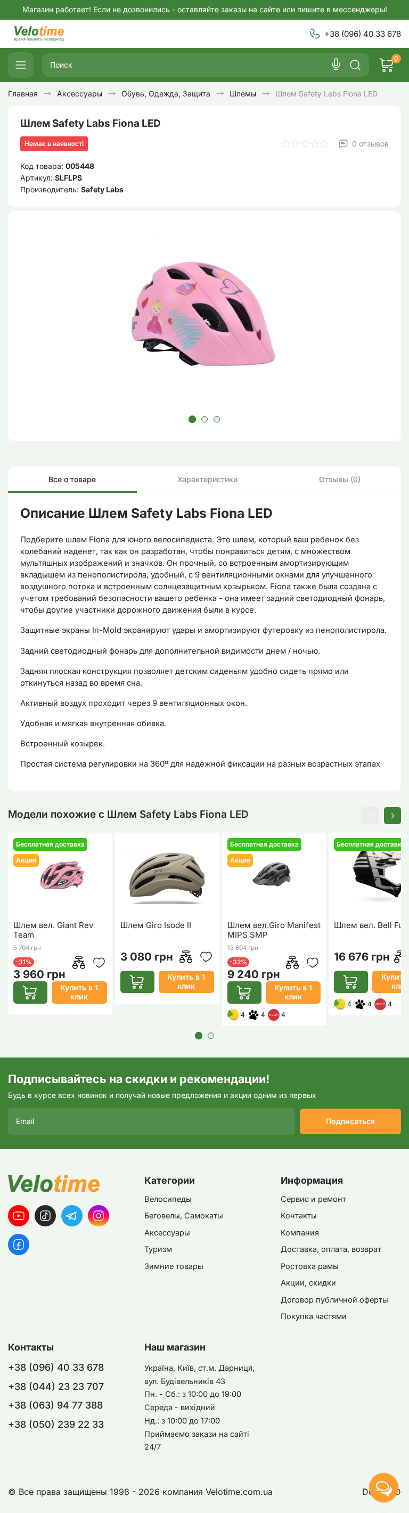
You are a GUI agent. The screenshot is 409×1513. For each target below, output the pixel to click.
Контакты (299, 1216)
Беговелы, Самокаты (183, 1216)
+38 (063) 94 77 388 (55, 1405)
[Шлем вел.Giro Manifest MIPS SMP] (274, 875)
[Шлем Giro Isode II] (167, 875)
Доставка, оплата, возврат (331, 1249)
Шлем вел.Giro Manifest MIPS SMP (274, 930)
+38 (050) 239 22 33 (56, 1424)
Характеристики (207, 479)
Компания (300, 1233)
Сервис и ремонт (313, 1199)
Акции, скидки (308, 1283)
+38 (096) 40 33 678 (362, 34)
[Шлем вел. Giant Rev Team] (60, 875)
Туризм (158, 1249)
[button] (192, 419)
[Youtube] (18, 1215)
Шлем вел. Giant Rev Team (53, 930)
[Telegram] (72, 1215)
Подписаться (350, 1121)
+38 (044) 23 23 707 (56, 1386)
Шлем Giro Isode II (155, 925)
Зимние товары (173, 1266)
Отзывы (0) (340, 479)
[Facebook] (18, 1244)
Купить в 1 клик (79, 992)
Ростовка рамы (310, 1266)
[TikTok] (45, 1215)
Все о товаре (72, 479)
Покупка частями (314, 1316)
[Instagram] (98, 1215)
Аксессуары (167, 1233)
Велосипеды (168, 1199)
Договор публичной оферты (334, 1300)
